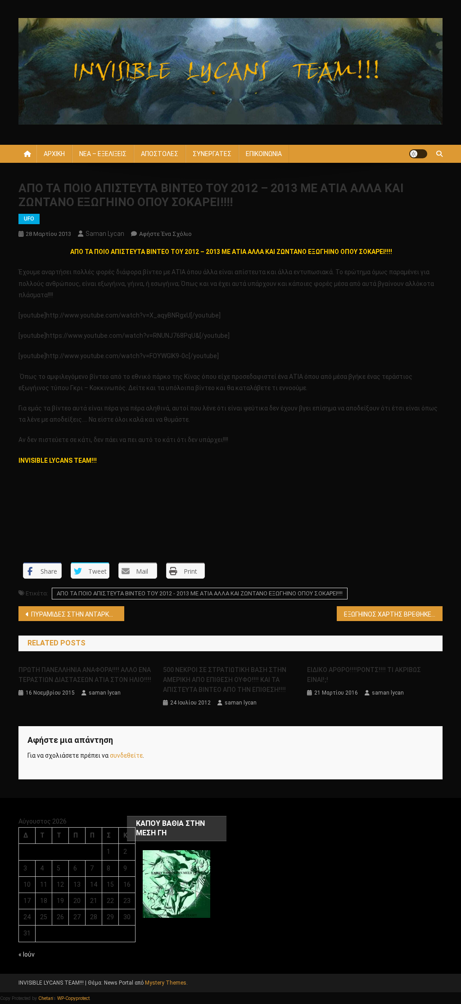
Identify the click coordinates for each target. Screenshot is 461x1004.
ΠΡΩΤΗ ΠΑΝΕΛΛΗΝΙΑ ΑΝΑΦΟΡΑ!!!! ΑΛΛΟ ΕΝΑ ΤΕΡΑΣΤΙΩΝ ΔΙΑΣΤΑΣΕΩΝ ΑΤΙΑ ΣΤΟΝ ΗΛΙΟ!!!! (84, 674)
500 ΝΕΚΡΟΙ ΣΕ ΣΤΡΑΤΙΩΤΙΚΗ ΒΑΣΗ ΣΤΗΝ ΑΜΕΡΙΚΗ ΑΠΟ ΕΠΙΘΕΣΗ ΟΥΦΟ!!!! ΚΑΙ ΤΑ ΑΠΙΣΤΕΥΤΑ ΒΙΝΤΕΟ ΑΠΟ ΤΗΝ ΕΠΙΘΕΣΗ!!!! (224, 679)
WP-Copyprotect (73, 998)
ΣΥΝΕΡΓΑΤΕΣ (212, 153)
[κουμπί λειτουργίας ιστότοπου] (418, 153)
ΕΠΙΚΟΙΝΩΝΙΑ (264, 153)
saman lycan (105, 233)
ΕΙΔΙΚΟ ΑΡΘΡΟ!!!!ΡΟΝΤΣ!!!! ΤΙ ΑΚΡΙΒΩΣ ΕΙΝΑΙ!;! (364, 674)
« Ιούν (26, 954)
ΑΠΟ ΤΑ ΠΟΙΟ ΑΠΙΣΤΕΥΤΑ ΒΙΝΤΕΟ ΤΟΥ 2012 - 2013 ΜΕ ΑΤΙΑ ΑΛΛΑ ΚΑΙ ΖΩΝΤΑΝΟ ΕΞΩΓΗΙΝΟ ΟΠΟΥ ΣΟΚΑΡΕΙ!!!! (200, 593)
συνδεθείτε (126, 755)
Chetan (45, 998)
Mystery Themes (165, 983)
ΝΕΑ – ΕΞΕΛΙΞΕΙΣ (103, 153)
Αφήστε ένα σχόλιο (165, 233)
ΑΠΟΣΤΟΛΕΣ (159, 153)
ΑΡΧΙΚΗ (54, 153)
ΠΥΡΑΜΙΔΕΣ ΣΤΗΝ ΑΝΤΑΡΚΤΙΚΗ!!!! (78, 614)
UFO (29, 219)
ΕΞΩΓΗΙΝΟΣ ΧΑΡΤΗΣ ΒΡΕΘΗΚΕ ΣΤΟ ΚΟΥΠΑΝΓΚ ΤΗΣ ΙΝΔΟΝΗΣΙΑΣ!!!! (393, 614)
